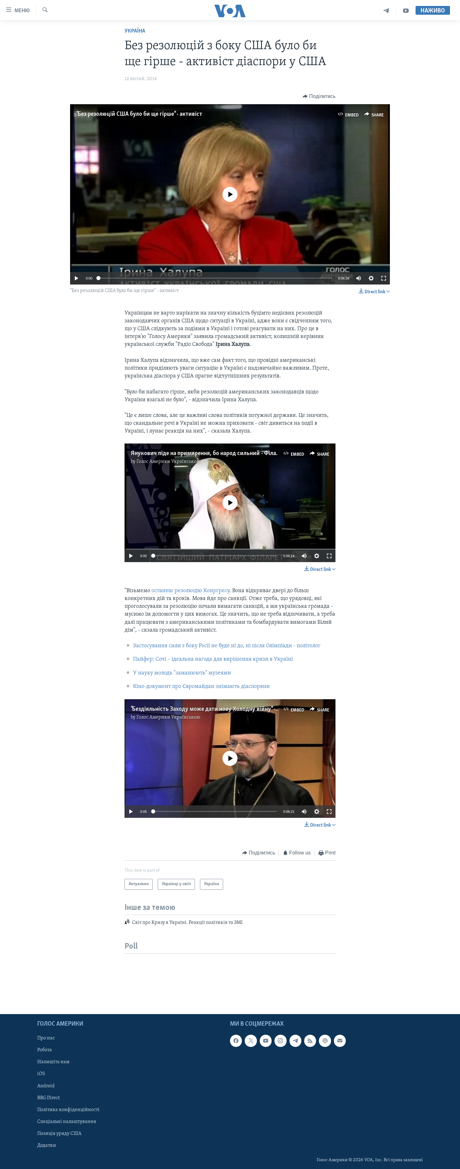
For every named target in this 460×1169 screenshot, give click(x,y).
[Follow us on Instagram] (280, 1041)
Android (46, 1086)
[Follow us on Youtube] (266, 1041)
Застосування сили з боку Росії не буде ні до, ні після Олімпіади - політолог (226, 646)
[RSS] (310, 1041)
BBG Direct (48, 1097)
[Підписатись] (340, 1041)
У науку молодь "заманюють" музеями (182, 673)
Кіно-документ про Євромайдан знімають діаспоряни (201, 687)
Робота (44, 1050)
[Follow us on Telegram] (295, 1041)
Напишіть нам (53, 1061)
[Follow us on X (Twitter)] (251, 1041)
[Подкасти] (325, 1041)
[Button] (319, 96)
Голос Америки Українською (168, 461)
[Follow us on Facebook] (236, 1041)
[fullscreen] (383, 278)
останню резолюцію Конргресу (190, 591)
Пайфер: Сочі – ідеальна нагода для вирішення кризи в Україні (213, 659)
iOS (41, 1074)
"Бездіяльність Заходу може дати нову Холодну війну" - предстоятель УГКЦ (229, 709)
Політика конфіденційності (68, 1109)
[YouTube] (406, 11)
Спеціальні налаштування (66, 1121)
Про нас (46, 1038)
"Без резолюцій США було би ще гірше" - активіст (139, 114)
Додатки (46, 1145)
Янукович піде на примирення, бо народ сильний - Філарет (208, 453)
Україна (135, 31)
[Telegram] (386, 11)
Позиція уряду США (59, 1133)
